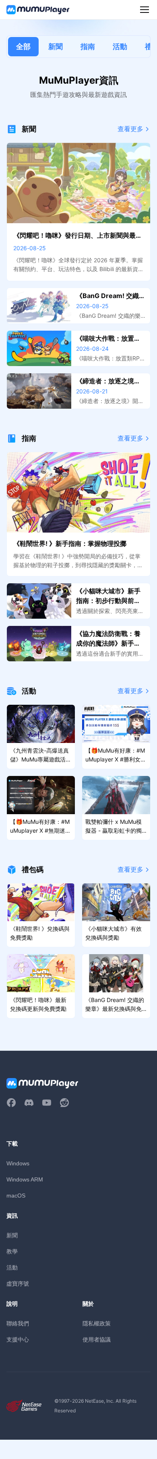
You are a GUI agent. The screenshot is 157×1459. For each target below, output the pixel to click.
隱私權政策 (97, 1323)
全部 (23, 46)
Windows (17, 1163)
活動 (120, 46)
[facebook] (11, 1102)
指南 (88, 46)
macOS (15, 1195)
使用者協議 (97, 1339)
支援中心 (17, 1339)
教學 (12, 1251)
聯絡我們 (17, 1323)
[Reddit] (64, 1102)
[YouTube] (47, 1102)
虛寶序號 (17, 1283)
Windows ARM (24, 1179)
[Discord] (29, 1102)
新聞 (55, 46)
